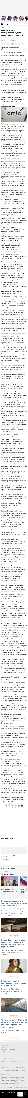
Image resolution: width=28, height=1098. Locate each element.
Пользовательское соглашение (8, 1049)
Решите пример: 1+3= (7, 856)
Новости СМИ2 (4, 871)
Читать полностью (14, 935)
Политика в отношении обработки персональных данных (13, 1063)
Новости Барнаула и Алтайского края (9, 1058)
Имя (3, 841)
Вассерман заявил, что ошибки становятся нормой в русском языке (14, 903)
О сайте (3, 1055)
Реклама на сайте (5, 1051)
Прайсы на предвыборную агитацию (9, 1056)
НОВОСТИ (3, 27)
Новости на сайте (5, 1045)
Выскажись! (6, 43)
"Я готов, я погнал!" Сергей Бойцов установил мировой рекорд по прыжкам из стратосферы (14, 1023)
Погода (2, 1053)
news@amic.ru (11, 1081)
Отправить (5, 859)
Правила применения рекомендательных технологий (13, 1061)
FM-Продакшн (4, 1047)
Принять (20, 1094)
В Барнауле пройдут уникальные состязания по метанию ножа (14, 983)
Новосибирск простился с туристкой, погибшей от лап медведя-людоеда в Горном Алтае (13, 943)
